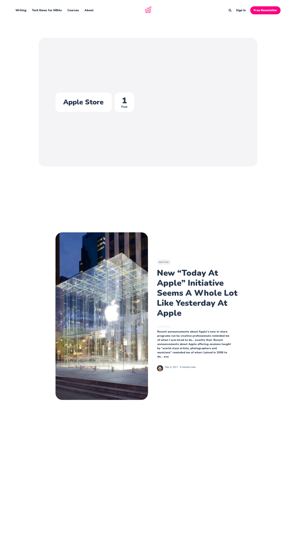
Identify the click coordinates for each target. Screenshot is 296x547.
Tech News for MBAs (47, 10)
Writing (20, 10)
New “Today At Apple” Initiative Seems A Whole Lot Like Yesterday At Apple (197, 293)
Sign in (241, 10)
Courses (73, 10)
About (89, 10)
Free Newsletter (265, 10)
